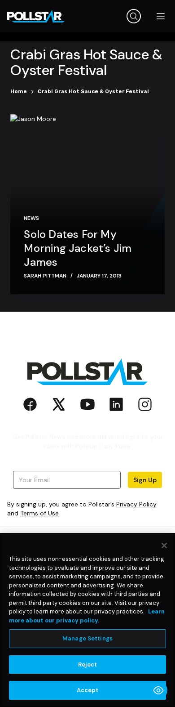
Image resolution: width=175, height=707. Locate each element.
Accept (88, 690)
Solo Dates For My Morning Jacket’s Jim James (77, 248)
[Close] (164, 545)
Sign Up (145, 480)
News (31, 218)
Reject (87, 664)
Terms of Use (39, 513)
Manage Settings (87, 638)
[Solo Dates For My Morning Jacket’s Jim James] (87, 204)
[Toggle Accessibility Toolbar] (158, 690)
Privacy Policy (136, 504)
